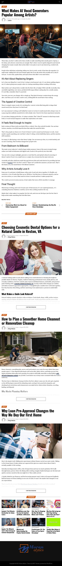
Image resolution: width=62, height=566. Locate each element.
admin (9, 20)
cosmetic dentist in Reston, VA (23, 284)
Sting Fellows (11, 237)
